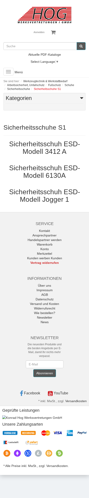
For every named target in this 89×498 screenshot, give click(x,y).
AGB (44, 294)
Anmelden (39, 32)
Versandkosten (76, 401)
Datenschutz (45, 299)
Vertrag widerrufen (44, 263)
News (45, 322)
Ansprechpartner (44, 235)
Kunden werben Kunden (44, 258)
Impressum (45, 290)
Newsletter (44, 317)
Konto (44, 249)
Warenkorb (44, 244)
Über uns (44, 285)
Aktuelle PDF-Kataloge (44, 54)
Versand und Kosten (44, 304)
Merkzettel (44, 253)
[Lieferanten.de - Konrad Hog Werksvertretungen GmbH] (32, 417)
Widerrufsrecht (44, 308)
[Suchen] (81, 46)
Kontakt (44, 231)
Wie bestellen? (44, 313)
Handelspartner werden (45, 240)
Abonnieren (44, 373)
